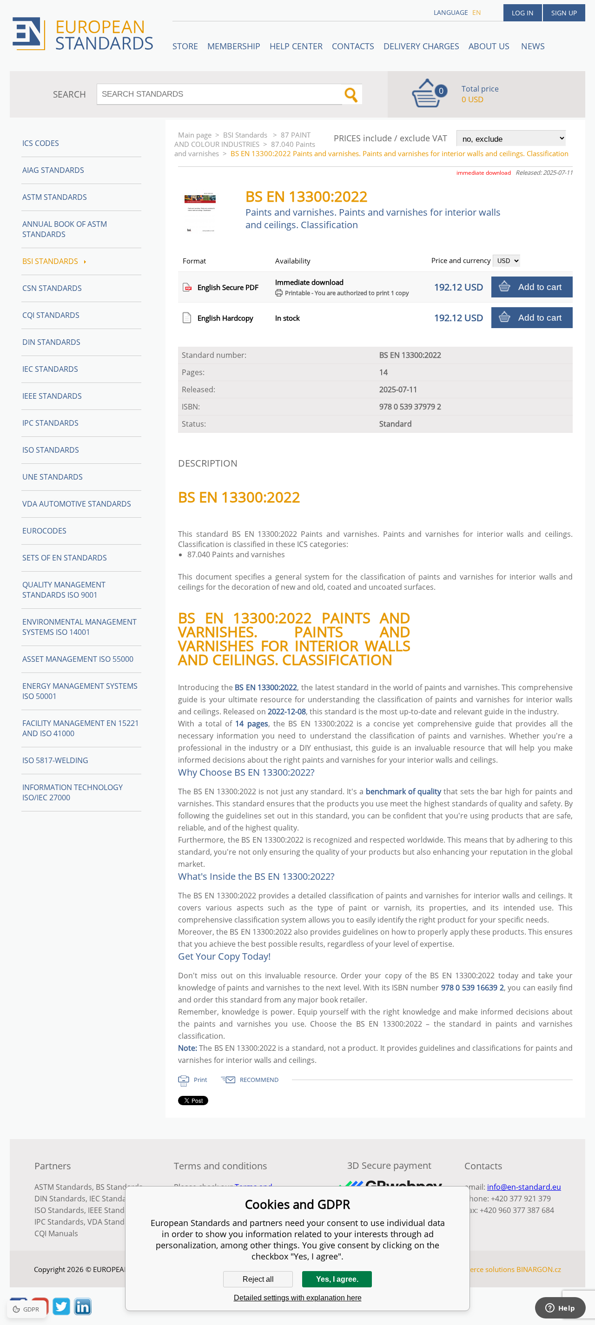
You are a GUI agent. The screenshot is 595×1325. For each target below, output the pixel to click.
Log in (523, 12)
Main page (195, 134)
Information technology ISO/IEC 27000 (72, 792)
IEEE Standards (52, 396)
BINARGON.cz (538, 1269)
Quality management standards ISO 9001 (64, 590)
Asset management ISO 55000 (77, 659)
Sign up (564, 12)
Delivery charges (421, 46)
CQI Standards (50, 315)
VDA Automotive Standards (76, 504)
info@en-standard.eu (524, 1187)
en (476, 12)
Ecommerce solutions (480, 1269)
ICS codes (40, 143)
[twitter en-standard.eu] (61, 1312)
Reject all (258, 1279)
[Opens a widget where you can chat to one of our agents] (560, 1308)
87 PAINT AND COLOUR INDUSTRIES (242, 139)
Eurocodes (44, 531)
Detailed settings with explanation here (298, 1298)
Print (200, 1079)
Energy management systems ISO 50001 (80, 691)
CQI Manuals (56, 1233)
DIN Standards (51, 342)
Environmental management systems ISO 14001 (79, 627)
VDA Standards (113, 1222)
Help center (296, 46)
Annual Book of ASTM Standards (64, 229)
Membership (233, 46)
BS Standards (119, 1187)
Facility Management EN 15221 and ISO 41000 (80, 728)
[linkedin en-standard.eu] (83, 1312)
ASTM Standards (54, 197)
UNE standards (52, 477)
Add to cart (540, 287)
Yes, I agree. (337, 1279)
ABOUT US (490, 46)
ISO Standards (50, 450)
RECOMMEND (259, 1079)
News (533, 46)
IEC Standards (50, 369)
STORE (185, 46)
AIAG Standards (53, 170)
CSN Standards (52, 288)
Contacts (353, 46)
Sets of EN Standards (64, 558)
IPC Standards (50, 423)
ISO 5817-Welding (55, 760)
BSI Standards (246, 134)
